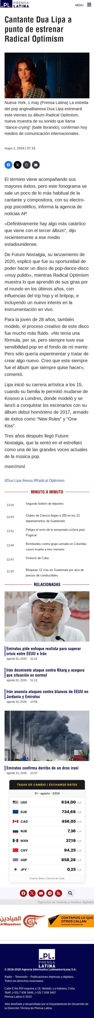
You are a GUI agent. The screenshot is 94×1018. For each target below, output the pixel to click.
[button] (70, 893)
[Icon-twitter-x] (32, 893)
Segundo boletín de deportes (45, 503)
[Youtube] (40, 893)
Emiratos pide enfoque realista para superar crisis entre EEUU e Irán (43, 651)
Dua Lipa (14, 480)
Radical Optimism (50, 480)
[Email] (36, 165)
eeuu (28, 480)
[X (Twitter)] (17, 165)
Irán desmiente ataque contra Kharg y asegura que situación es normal (45, 672)
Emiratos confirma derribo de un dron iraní (42, 768)
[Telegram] (49, 893)
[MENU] (89, 4)
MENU (79, 5)
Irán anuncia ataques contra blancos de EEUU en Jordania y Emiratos (47, 694)
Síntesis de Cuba (37, 558)
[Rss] (58, 893)
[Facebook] (8, 165)
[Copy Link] (27, 165)
